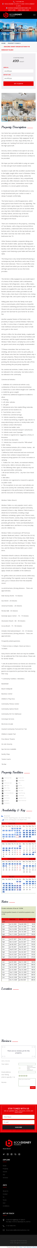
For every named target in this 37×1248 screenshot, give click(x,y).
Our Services (5, 1176)
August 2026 (11, 823)
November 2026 (11, 841)
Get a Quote (18, 83)
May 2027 (11, 876)
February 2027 (12, 859)
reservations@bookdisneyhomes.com (19, 8)
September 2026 (32, 823)
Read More (6, 1149)
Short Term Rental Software (28, 1247)
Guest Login (11, 10)
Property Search (14, 43)
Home (3, 43)
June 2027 (32, 876)
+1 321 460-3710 (19, 1)
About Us (5, 1191)
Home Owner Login (23, 10)
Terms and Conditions (6, 1203)
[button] (33, 104)
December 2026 (32, 841)
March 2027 (32, 859)
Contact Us (5, 1195)
